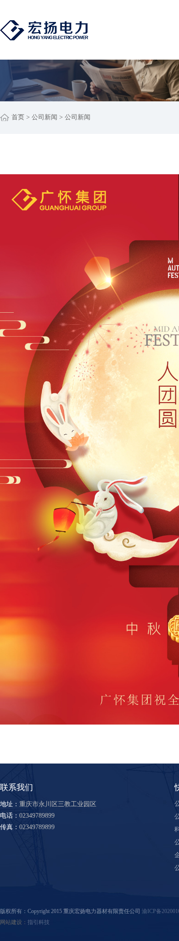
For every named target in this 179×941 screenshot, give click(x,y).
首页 (17, 117)
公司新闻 (44, 117)
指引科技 (39, 922)
